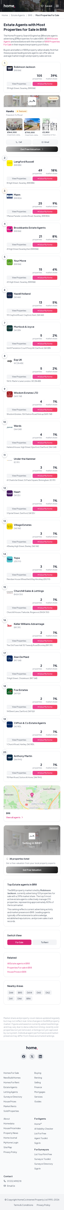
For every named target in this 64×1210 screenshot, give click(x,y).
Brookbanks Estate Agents (30, 227)
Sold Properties (11, 1111)
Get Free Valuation (30, 149)
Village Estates (23, 524)
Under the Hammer (25, 458)
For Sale (19, 942)
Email (47, 142)
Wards (17, 425)
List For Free (40, 1133)
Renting (38, 1077)
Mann (17, 194)
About (7, 1118)
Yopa (17, 557)
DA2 (48, 992)
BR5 (20, 992)
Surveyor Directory (13, 1096)
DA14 (29, 992)
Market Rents (10, 1106)
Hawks (10, 111)
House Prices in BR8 (16, 971)
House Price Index (12, 1128)
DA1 (11, 998)
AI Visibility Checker (43, 1128)
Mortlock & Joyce (24, 326)
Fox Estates (21, 689)
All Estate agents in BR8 (18, 963)
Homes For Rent (11, 1082)
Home (5, 15)
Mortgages (39, 1092)
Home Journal (10, 1137)
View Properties (19, 84)
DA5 (39, 992)
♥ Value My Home (45, 84)
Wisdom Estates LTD (26, 392)
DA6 (20, 998)
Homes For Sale (11, 1073)
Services (38, 1096)
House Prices (10, 1101)
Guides (37, 1101)
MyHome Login (11, 1142)
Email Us (11, 1185)
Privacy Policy (10, 1152)
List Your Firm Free (43, 1154)
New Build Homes (12, 1077)
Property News (11, 1133)
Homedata (9, 1123)
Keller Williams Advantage (29, 623)
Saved (48, 5)
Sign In (37, 1143)
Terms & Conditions (23, 1205)
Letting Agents (11, 1092)
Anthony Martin (23, 756)
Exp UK (18, 359)
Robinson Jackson (24, 66)
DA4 (11, 992)
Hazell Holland (22, 293)
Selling (37, 1082)
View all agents (13, 817)
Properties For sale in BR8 (19, 967)
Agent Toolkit (41, 1138)
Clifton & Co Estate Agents (30, 723)
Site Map (8, 1147)
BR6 (28, 998)
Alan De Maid (21, 656)
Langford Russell (24, 161)
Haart (17, 491)
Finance (38, 1087)
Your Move (20, 260)
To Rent (44, 942)
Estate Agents (18, 15)
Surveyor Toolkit (42, 1159)
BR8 (30, 15)
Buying (37, 1073)
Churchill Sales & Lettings (29, 590)
